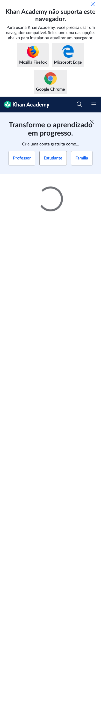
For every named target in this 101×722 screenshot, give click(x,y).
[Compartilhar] (91, 184)
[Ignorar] (93, 4)
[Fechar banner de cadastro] (91, 122)
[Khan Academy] (24, 104)
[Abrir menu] (94, 104)
